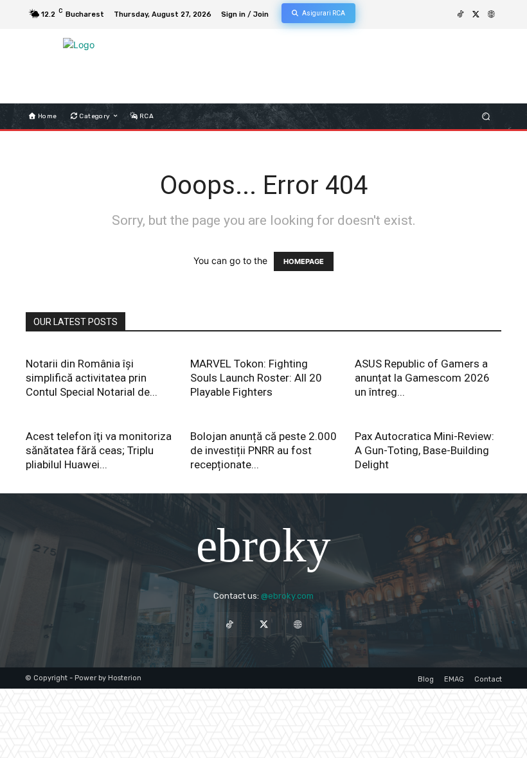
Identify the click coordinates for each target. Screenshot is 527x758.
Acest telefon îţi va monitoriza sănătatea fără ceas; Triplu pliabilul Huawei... (99, 450)
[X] (475, 14)
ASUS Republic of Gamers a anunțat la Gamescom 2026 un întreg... (422, 377)
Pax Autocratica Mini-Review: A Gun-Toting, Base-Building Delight (424, 450)
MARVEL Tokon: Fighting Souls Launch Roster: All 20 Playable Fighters (256, 377)
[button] (486, 115)
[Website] (491, 14)
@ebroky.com (287, 596)
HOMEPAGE (303, 261)
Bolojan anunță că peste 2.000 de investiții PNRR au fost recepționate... (263, 450)
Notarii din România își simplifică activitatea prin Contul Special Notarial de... (91, 377)
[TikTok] (460, 14)
